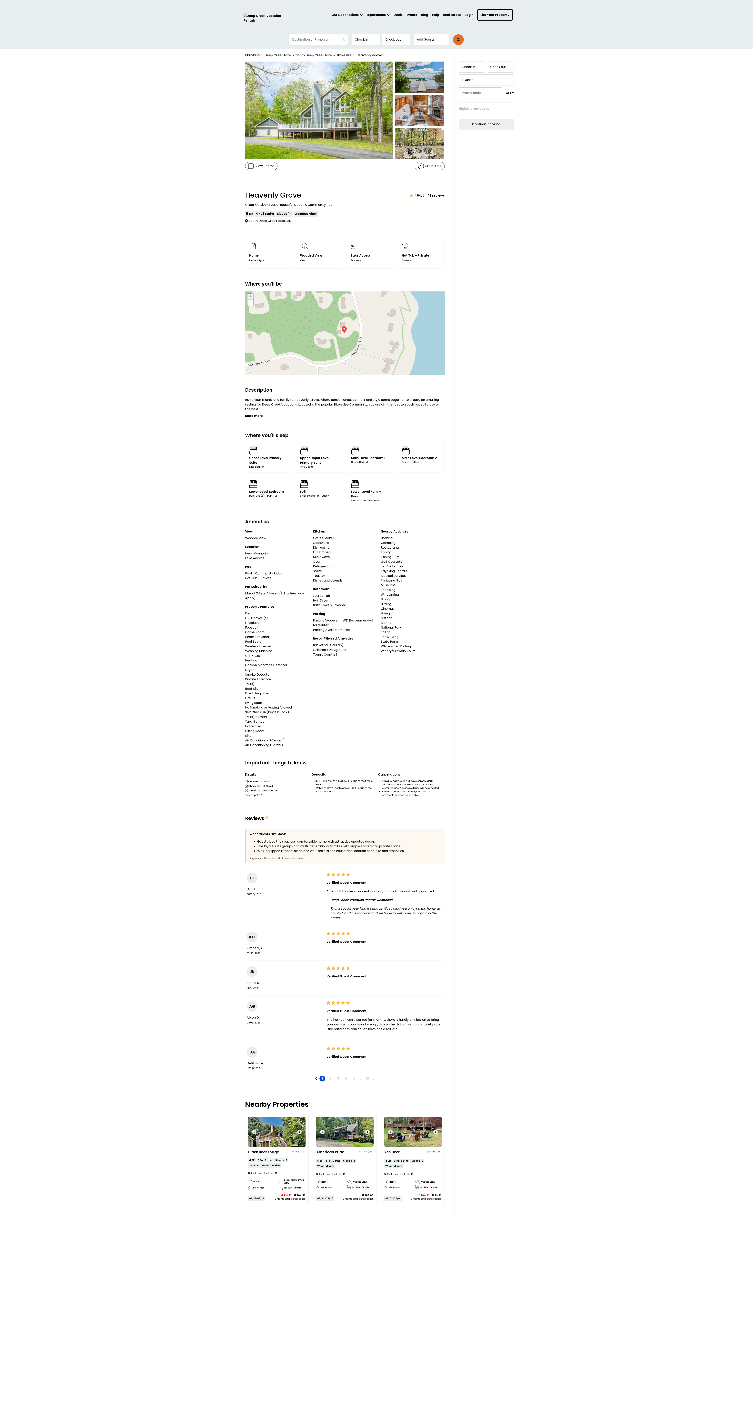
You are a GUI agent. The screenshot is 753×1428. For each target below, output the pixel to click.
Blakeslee (344, 55)
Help (435, 15)
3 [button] (338, 1078)
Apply (510, 92)
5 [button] (354, 1078)
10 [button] (367, 1078)
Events (412, 15)
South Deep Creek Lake (314, 55)
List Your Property (495, 15)
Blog (424, 15)
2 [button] (330, 1078)
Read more (254, 416)
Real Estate (452, 15)
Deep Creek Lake (278, 55)
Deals (398, 15)
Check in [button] (361, 39)
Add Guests (426, 39)
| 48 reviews (435, 195)
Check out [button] (393, 39)
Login (469, 15)
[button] (458, 39)
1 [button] (322, 1078)
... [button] (360, 1078)
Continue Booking (486, 124)
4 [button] (346, 1078)
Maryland (252, 55)
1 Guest (467, 80)
